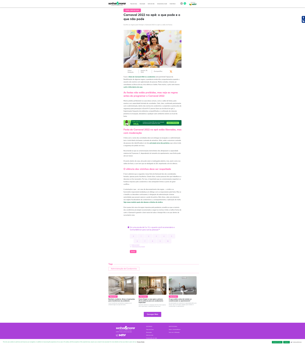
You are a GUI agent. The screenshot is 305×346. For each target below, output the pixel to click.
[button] (296, 342)
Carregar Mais (152, 314)
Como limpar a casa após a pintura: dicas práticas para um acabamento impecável (151, 300)
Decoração (142, 3)
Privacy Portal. (140, 342)
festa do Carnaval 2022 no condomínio (142, 77)
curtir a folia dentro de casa (133, 87)
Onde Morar (173, 3)
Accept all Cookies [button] (277, 342)
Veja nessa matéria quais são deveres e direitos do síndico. (143, 202)
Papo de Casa (133, 3)
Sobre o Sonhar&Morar (175, 329)
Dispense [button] (286, 342)
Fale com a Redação (174, 332)
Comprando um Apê (162, 3)
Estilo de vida (151, 3)
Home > (127, 10)
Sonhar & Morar (117, 2)
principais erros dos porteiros (159, 143)
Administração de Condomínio (124, 269)
